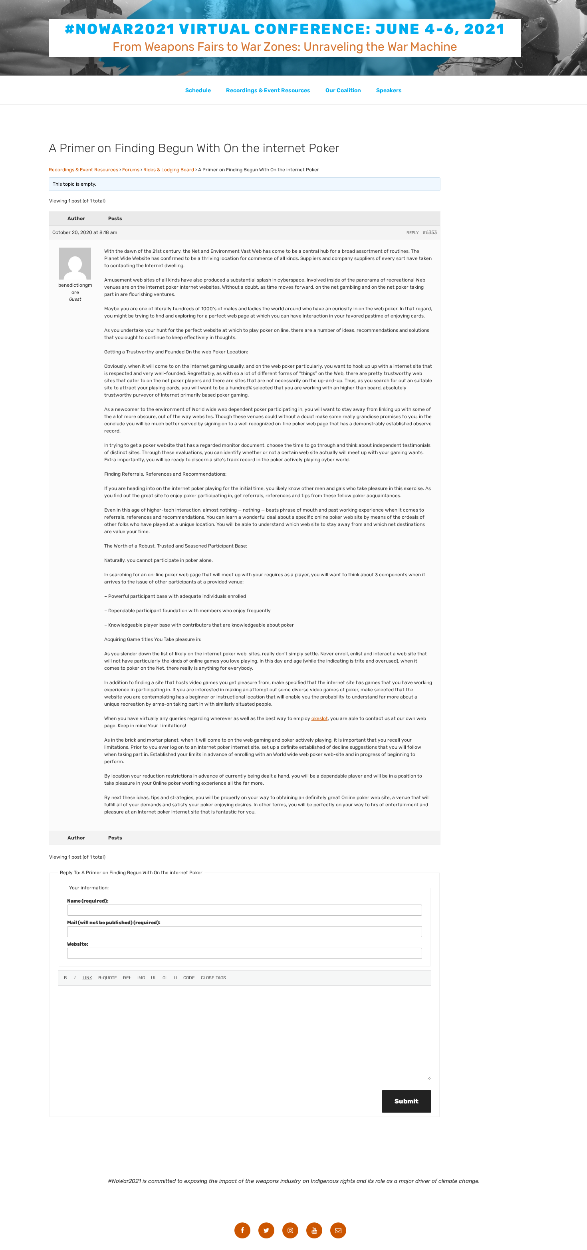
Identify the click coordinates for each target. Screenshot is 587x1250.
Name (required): (88, 901)
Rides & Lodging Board (168, 170)
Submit (406, 1101)
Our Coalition (343, 90)
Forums (130, 170)
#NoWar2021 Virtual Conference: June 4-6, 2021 (285, 29)
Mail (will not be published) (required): (114, 922)
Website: (77, 944)
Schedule (198, 90)
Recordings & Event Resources (268, 90)
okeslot (319, 718)
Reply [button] (412, 232)
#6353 (429, 232)
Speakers (389, 90)
